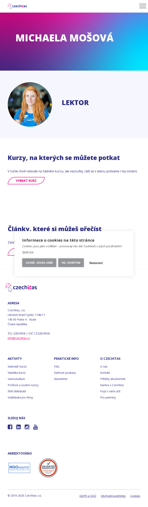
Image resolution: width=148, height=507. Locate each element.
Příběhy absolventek (112, 379)
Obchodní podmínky (113, 496)
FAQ (56, 366)
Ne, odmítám (71, 262)
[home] (14, 6)
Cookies (135, 496)
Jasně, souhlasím (39, 262)
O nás (104, 366)
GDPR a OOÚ (87, 496)
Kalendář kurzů (17, 366)
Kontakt (105, 372)
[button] (142, 6)
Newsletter (61, 379)
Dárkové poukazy (65, 372)
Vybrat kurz (26, 181)
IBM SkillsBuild (17, 391)
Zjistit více (28, 252)
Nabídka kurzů (17, 372)
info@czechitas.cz (19, 338)
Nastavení (96, 262)
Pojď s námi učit (110, 391)
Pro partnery (108, 397)
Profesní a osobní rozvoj (23, 385)
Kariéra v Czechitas (112, 385)
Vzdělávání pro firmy (20, 397)
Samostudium (16, 379)
